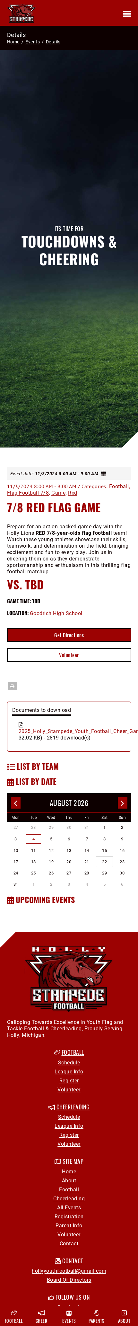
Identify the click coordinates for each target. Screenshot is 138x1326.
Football (119, 486)
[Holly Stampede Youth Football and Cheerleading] (21, 12)
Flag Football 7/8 (28, 492)
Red (72, 492)
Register (69, 1080)
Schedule (69, 1062)
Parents (97, 1320)
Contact (69, 1243)
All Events (69, 1207)
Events (69, 1320)
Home (13, 42)
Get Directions (69, 635)
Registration (69, 1216)
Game (58, 492)
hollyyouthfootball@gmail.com (69, 1270)
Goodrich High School (56, 613)
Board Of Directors (69, 1279)
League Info (69, 1071)
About (69, 1180)
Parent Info (69, 1225)
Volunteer (69, 655)
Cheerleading (69, 1198)
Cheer (41, 1320)
